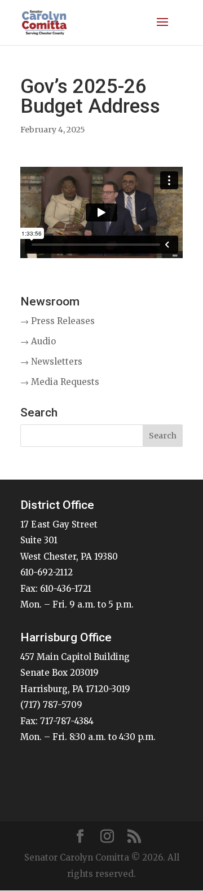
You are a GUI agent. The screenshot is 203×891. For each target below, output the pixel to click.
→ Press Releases (57, 321)
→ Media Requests (59, 381)
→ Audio (38, 341)
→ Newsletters (51, 361)
